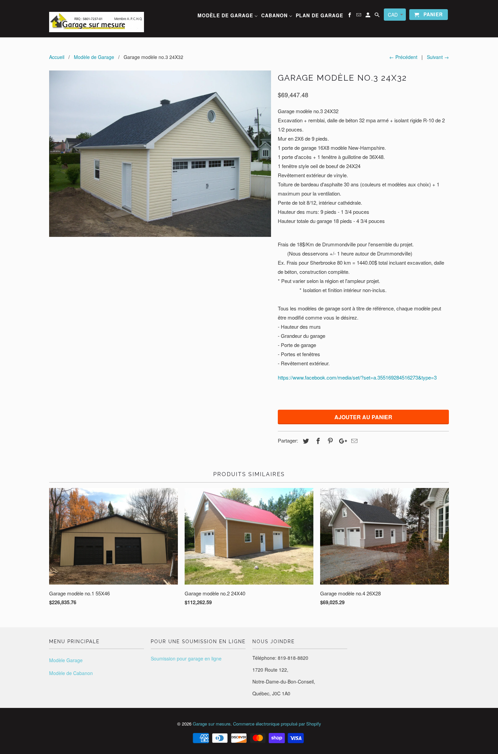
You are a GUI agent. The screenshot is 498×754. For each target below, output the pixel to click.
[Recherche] (377, 16)
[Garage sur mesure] (96, 18)
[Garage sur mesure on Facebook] (350, 16)
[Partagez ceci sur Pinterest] (329, 440)
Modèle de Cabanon (71, 673)
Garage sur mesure (211, 723)
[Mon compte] (368, 16)
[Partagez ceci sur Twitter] (304, 440)
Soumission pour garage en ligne (186, 658)
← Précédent (403, 57)
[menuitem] (227, 16)
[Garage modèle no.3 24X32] (160, 153)
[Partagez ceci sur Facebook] (317, 440)
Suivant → (438, 57)
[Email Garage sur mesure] (359, 16)
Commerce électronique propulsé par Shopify (277, 723)
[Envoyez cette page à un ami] (353, 440)
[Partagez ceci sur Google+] (341, 440)
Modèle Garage (66, 660)
